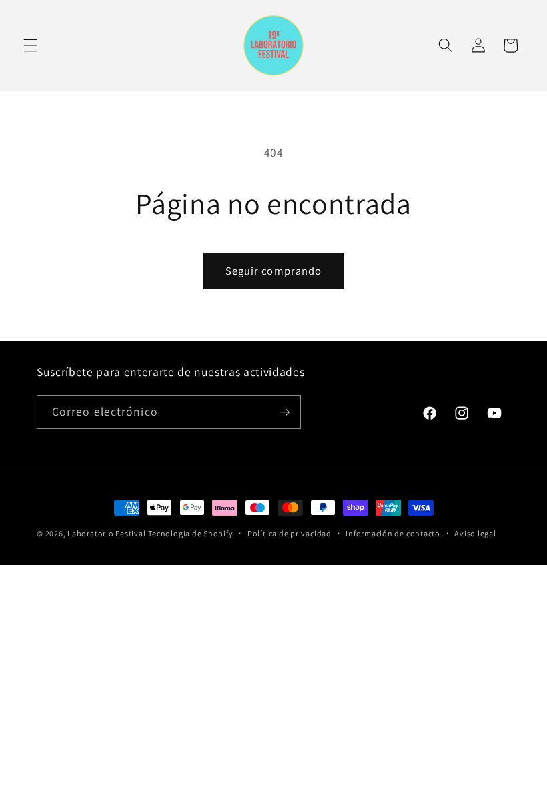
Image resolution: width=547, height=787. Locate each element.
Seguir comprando (273, 270)
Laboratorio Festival (106, 533)
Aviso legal (475, 533)
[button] (31, 45)
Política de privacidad (289, 533)
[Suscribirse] (284, 412)
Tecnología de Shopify (190, 533)
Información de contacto (393, 533)
